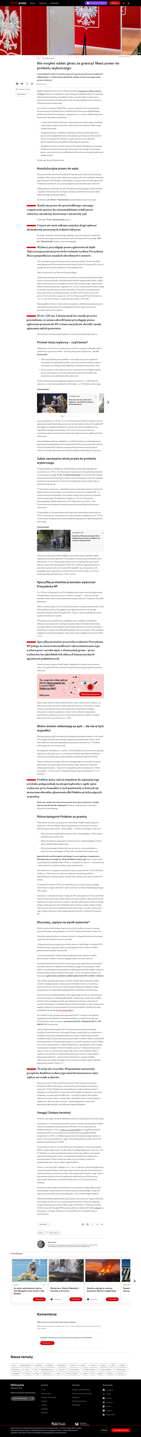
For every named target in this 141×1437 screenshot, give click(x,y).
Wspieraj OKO (46, 1394)
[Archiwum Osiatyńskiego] (82, 1424)
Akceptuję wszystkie (120, 1430)
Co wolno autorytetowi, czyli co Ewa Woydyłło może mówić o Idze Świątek (29, 1291)
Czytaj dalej (39, 1299)
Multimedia (54, 3)
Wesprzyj (114, 3)
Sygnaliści (44, 1409)
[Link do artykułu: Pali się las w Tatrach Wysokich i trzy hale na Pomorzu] (66, 1270)
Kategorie (42, 3)
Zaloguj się (46, 1343)
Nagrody (44, 1401)
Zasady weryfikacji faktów (81, 1390)
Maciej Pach (52, 1242)
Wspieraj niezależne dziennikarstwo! (23, 1393)
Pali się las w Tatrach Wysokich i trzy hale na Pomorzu (64, 1289)
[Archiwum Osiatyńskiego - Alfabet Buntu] (59, 1424)
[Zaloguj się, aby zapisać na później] (44, 1284)
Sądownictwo (127, 1285)
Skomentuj (21, 94)
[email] (97, 1224)
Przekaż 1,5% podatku (48, 1397)
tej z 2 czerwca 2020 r (64, 1010)
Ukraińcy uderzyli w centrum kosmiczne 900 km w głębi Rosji (101, 1289)
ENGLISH (44, 1413)
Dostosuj (104, 1430)
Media (16, 1285)
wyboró (97, 1208)
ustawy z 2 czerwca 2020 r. (71, 1130)
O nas (43, 1390)
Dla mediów (76, 1405)
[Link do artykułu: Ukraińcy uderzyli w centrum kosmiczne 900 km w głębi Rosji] (102, 1270)
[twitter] (92, 1224)
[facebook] (88, 1224)
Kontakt (44, 1405)
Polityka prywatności (79, 1401)
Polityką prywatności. (38, 1430)
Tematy (32, 3)
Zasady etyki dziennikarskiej (82, 1394)
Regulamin (75, 1397)
